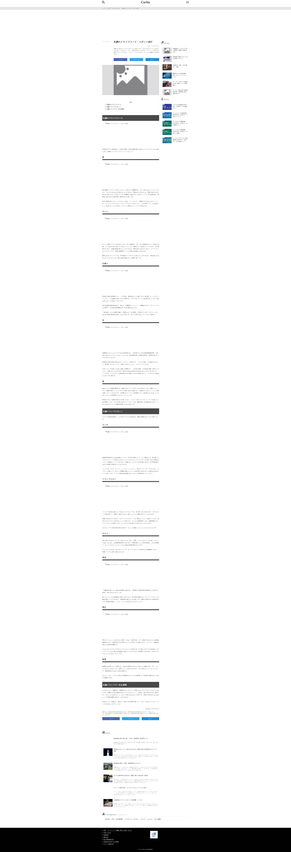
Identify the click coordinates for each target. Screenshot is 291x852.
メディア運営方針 (108, 844)
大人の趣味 (157, 819)
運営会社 (106, 837)
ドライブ (143, 819)
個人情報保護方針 (108, 839)
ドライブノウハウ (106, 41)
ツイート (136, 59)
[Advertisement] (145, 25)
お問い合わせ (107, 833)
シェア (120, 59)
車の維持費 (119, 819)
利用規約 (106, 835)
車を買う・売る (109, 819)
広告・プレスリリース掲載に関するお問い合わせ (117, 830)
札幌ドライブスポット (114, 107)
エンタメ (150, 819)
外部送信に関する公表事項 (111, 842)
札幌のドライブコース (114, 104)
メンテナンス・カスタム (131, 819)
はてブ (152, 59)
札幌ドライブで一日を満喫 (115, 109)
